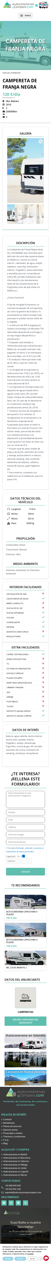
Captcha (10, 856)
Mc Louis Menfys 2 (16, 967)
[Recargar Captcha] (23, 856)
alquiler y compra (15, 1149)
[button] (25, 15)
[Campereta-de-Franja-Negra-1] (25, 170)
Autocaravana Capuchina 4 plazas (21, 913)
